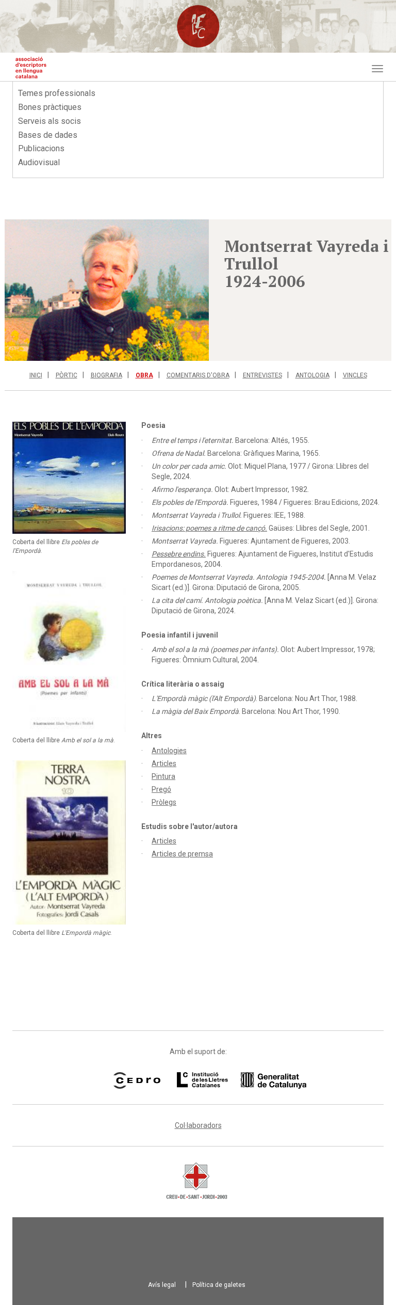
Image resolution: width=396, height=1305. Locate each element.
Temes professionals (56, 93)
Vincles (355, 375)
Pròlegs (164, 802)
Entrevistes (262, 375)
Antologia (312, 375)
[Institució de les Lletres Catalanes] (228, 1080)
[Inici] (31, 67)
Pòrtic (66, 375)
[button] (107, 290)
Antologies (169, 750)
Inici (35, 375)
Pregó (161, 789)
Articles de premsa (182, 854)
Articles (164, 763)
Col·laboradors (198, 1125)
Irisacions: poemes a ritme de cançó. (209, 528)
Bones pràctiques (49, 107)
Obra (144, 375)
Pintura (163, 776)
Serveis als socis (49, 121)
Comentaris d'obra (198, 375)
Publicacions (41, 148)
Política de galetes (218, 1284)
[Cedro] (136, 1080)
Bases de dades (47, 135)
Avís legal (162, 1284)
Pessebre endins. (179, 554)
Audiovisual (39, 162)
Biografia (106, 375)
